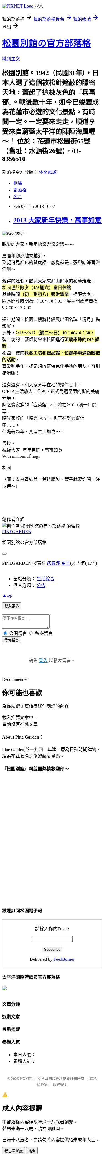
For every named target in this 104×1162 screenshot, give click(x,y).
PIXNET (26, 1079)
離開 (31, 1151)
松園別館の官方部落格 (46, 43)
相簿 (17, 183)
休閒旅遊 (48, 172)
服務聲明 (60, 1084)
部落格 (20, 190)
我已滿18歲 (13, 1151)
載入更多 (11, 606)
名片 (17, 196)
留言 (65, 563)
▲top (7, 595)
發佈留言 (11, 640)
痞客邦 (53, 563)
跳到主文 (11, 58)
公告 (41, 585)
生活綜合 (45, 578)
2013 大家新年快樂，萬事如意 (57, 220)
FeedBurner (64, 959)
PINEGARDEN (16, 531)
